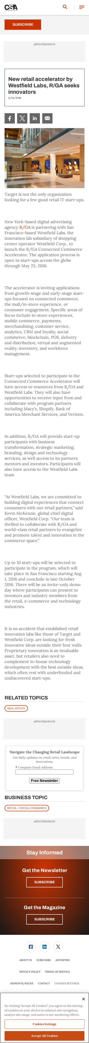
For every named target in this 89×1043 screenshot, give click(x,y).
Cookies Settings (67, 983)
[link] (10, 118)
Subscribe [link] (44, 960)
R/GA (24, 227)
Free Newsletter (44, 781)
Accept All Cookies (44, 1036)
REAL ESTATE (16, 708)
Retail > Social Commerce (26, 808)
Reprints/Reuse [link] (21, 983)
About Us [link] (25, 960)
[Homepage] (11, 7)
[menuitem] (10, 118)
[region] (44, 1018)
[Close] (84, 999)
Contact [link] (44, 983)
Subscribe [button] (44, 882)
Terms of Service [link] (57, 971)
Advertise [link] (62, 960)
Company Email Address (34, 767)
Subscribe (23, 24)
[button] (82, 7)
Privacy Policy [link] (29, 971)
